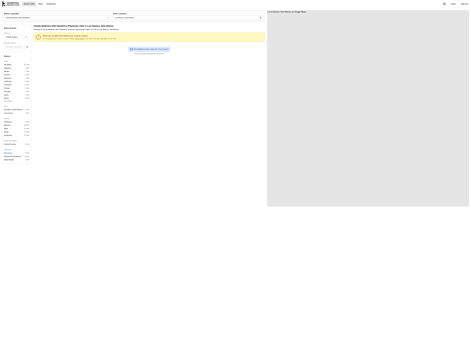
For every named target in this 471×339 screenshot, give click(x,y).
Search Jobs (29, 4)
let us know (79, 39)
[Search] (260, 18)
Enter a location (119, 14)
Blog (41, 4)
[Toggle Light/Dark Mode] (444, 3)
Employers (51, 4)
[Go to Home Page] (10, 4)
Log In (453, 4)
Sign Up (464, 4)
